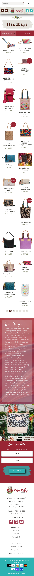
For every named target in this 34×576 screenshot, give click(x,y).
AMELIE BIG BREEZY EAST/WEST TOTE (25, 143)
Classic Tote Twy (25, 251)
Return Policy (16, 543)
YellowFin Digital (21, 573)
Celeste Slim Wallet (9, 189)
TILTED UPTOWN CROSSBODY (25, 49)
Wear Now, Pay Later (16, 553)
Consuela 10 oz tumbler (25, 302)
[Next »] (27, 311)
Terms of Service (16, 547)
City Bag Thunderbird (25, 188)
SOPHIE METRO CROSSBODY (9, 79)
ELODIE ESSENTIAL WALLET (25, 70)
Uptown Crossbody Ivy (25, 268)
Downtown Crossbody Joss (9, 210)
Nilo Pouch (9, 165)
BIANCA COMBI (9, 50)
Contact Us (16, 534)
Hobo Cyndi (9, 252)
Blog (16, 540)
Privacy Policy (16, 550)
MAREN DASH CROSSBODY (9, 107)
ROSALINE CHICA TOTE (25, 113)
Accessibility (16, 537)
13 (23, 311)
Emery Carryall (8, 274)
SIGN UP (17, 471)
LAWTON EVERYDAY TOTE (9, 144)
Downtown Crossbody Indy (9, 293)
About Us (16, 530)
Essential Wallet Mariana (25, 169)
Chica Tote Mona (25, 222)
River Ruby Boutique (16, 560)
